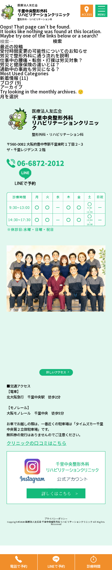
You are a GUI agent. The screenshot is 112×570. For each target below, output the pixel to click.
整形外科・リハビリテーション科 (44, 12)
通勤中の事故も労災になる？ (30, 69)
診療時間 (94, 566)
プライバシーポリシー (56, 518)
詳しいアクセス (56, 372)
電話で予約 (18, 566)
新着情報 (9, 78)
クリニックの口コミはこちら (36, 443)
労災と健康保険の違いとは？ (30, 64)
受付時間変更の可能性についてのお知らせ (43, 51)
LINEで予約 (56, 566)
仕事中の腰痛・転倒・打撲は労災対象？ (41, 60)
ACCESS (87, 14)
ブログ (7, 82)
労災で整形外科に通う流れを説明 (34, 55)
